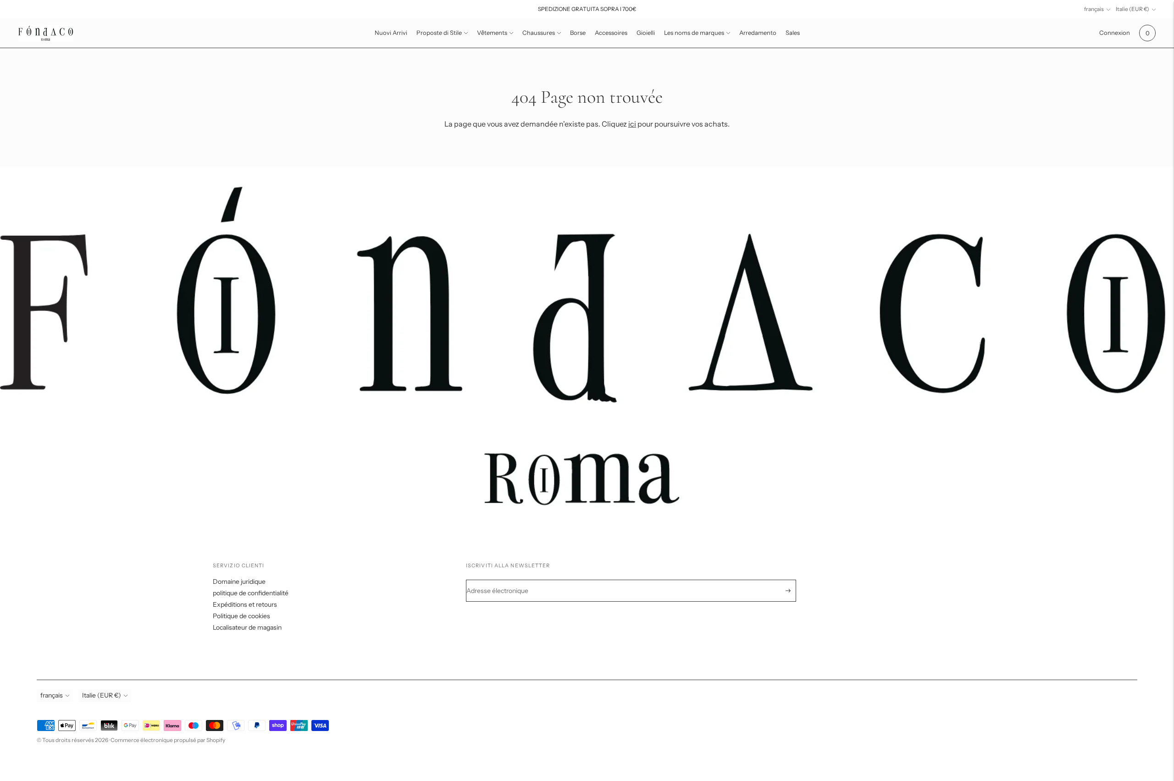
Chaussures (538, 32)
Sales (793, 32)
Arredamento (757, 32)
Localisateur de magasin (247, 627)
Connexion (1114, 32)
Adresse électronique (502, 579)
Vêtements (492, 32)
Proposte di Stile (439, 32)
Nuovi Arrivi (391, 32)
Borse (578, 32)
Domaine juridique (239, 581)
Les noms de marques (694, 32)
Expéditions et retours (245, 604)
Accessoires (611, 32)
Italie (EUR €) (1132, 9)
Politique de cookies (241, 616)
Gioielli (646, 32)
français (1094, 9)
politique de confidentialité (250, 593)
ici (632, 123)
